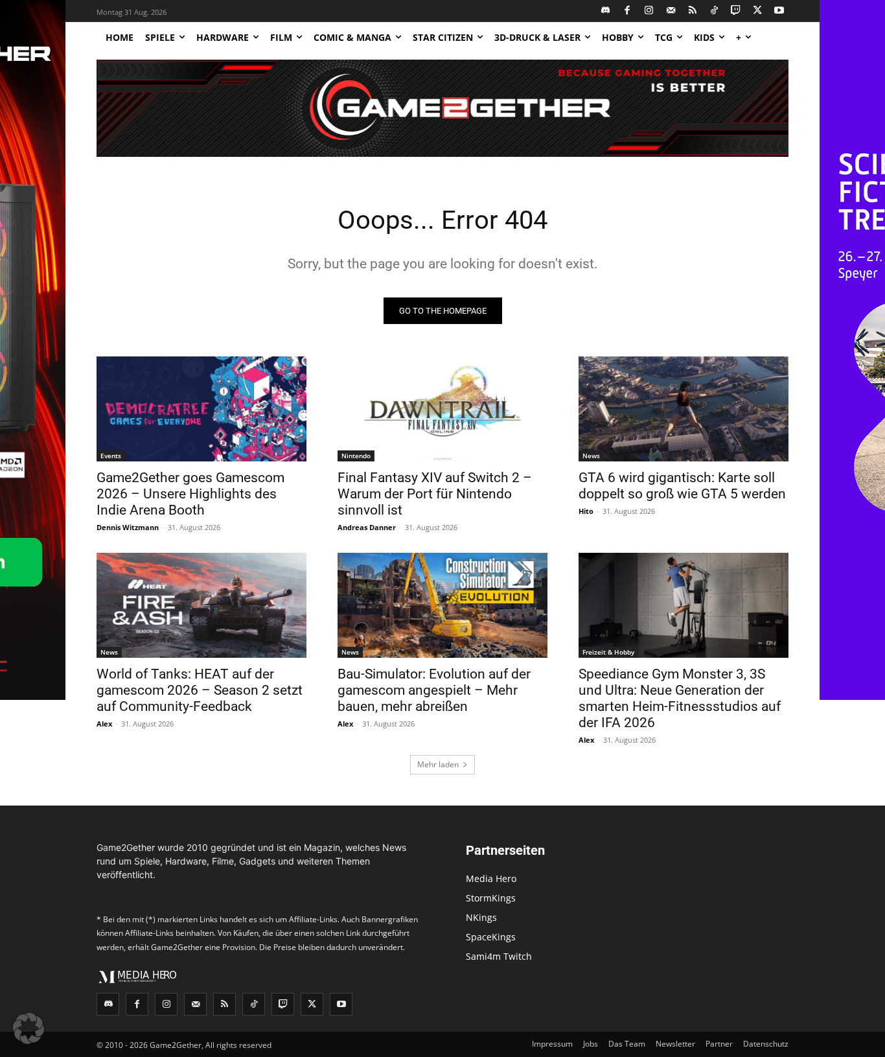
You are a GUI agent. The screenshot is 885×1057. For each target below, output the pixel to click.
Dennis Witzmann (128, 527)
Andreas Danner (367, 527)
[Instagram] (649, 11)
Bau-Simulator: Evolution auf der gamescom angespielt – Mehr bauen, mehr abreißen (434, 690)
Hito (586, 511)
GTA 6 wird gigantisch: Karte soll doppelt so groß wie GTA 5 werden (682, 486)
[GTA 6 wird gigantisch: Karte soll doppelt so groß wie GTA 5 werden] (683, 408)
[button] (28, 1028)
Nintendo (356, 455)
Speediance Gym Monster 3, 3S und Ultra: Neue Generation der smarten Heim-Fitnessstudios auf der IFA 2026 (680, 698)
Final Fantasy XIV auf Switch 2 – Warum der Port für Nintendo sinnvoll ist (435, 494)
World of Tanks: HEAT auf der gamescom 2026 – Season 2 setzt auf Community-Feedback (200, 690)
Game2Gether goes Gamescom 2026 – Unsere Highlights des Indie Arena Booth (190, 494)
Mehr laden (438, 764)
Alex (104, 723)
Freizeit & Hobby (608, 651)
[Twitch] (736, 11)
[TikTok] (714, 11)
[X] (757, 11)
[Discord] (606, 11)
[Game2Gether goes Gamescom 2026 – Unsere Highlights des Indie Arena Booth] (201, 408)
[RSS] (693, 11)
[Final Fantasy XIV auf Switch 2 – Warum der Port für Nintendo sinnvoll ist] (442, 408)
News (591, 455)
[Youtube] (779, 11)
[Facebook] (627, 11)
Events (110, 455)
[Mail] (670, 11)
